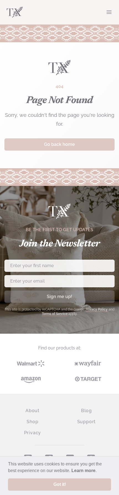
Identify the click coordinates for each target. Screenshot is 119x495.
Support (86, 421)
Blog (86, 410)
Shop (32, 421)
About (32, 410)
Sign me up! (59, 296)
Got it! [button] (59, 484)
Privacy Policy (97, 309)
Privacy (32, 432)
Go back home (59, 144)
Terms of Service (55, 314)
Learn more (83, 470)
